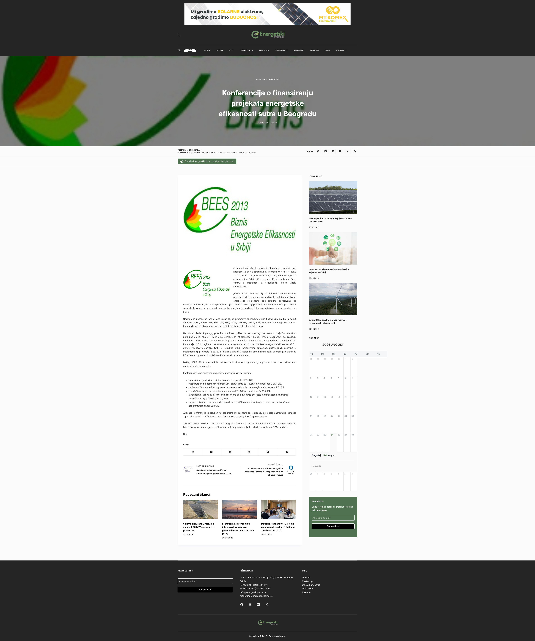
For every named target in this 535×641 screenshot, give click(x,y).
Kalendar (306, 592)
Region (220, 50)
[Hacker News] (340, 151)
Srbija (207, 50)
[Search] (179, 50)
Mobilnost (299, 50)
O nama (306, 577)
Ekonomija (280, 50)
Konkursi (314, 50)
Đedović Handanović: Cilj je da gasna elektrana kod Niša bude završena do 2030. (278, 527)
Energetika (245, 50)
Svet (231, 50)
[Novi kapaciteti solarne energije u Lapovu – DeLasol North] (333, 197)
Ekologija (264, 50)
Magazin (340, 50)
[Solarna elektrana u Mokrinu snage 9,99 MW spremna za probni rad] (200, 509)
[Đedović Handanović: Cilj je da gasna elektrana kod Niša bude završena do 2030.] (278, 509)
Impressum (307, 588)
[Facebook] (318, 151)
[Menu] (179, 34)
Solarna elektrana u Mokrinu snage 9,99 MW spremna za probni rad (198, 527)
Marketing (307, 581)
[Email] (286, 452)
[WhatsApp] (355, 151)
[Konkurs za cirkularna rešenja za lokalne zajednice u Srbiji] (333, 248)
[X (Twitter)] (325, 151)
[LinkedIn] (332, 151)
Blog (327, 50)
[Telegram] (347, 151)
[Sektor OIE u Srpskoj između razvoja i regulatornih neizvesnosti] (333, 299)
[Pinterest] (230, 452)
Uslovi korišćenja (311, 584)
